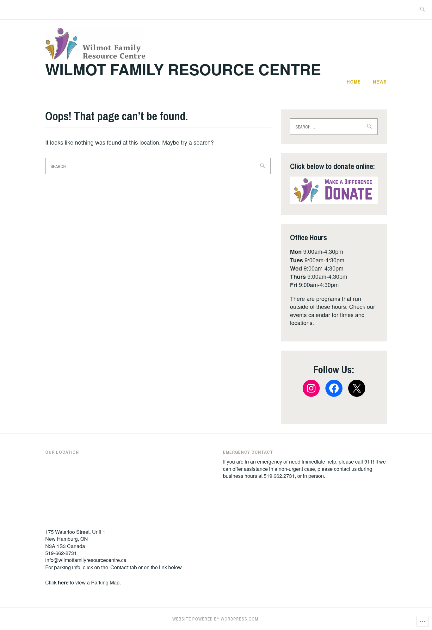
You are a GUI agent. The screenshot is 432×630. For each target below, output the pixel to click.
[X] (356, 388)
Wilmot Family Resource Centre (183, 69)
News (380, 81)
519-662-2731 (61, 553)
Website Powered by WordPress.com (215, 619)
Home (354, 81)
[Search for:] (422, 9)
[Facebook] (334, 388)
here (63, 582)
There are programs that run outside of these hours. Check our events (332, 306)
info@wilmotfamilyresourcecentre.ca (86, 560)
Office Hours (308, 237)
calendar (319, 314)
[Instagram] (311, 388)
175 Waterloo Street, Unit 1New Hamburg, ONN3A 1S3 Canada (75, 539)
